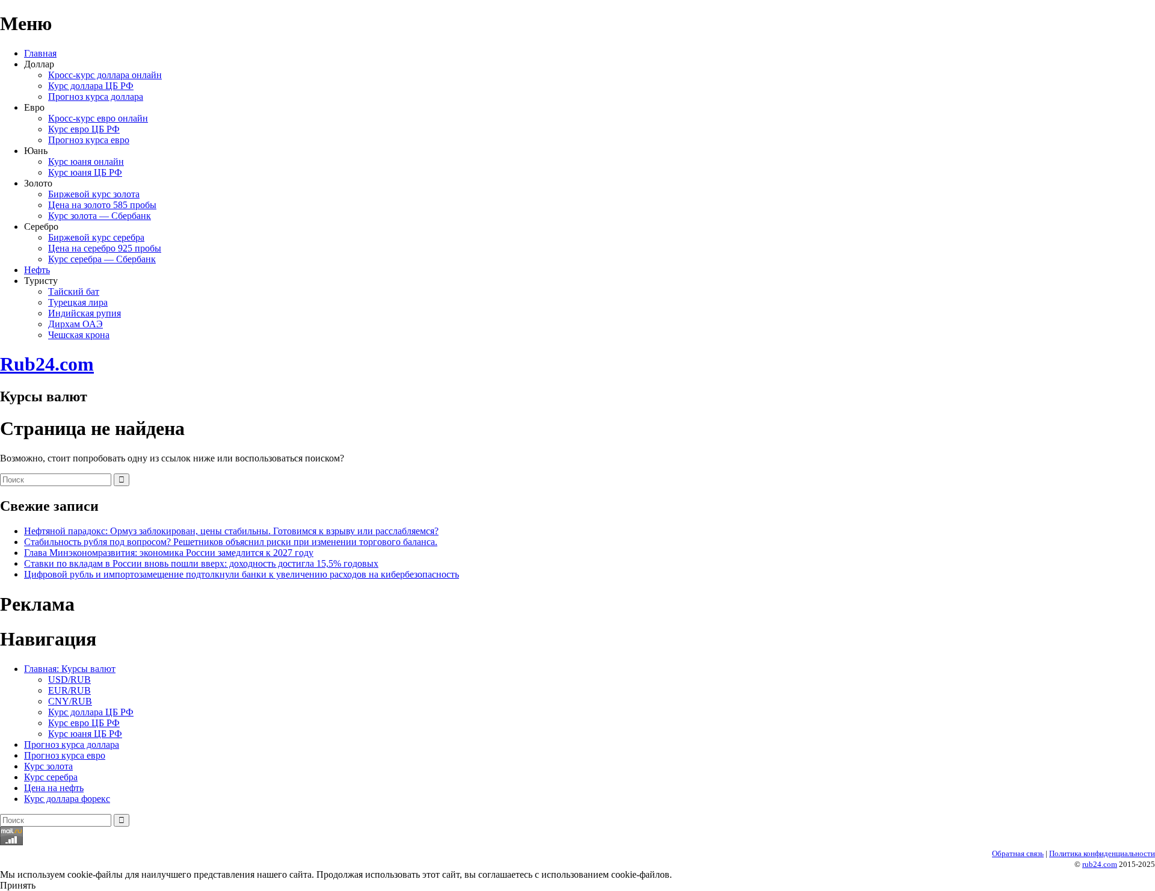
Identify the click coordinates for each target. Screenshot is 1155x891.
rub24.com (1099, 864)
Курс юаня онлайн (86, 161)
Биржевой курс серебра (96, 237)
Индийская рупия (84, 313)
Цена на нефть (54, 788)
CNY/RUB (70, 701)
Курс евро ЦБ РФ (84, 129)
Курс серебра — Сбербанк (102, 259)
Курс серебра (51, 777)
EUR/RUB (69, 690)
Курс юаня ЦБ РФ (85, 172)
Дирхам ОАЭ (75, 324)
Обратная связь (1018, 853)
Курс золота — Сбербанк (99, 216)
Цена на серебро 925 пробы (104, 248)
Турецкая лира (78, 302)
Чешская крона (78, 335)
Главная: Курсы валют (70, 669)
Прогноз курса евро (88, 140)
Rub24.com (47, 364)
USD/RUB (69, 679)
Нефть (37, 270)
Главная (40, 53)
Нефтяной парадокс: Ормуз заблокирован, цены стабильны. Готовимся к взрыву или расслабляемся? (231, 531)
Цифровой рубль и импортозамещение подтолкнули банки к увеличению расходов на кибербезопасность (241, 574)
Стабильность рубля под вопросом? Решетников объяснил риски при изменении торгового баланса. (230, 542)
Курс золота (48, 766)
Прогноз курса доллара (95, 96)
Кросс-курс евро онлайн (98, 118)
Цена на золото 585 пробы (102, 205)
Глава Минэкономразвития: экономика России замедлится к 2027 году (168, 552)
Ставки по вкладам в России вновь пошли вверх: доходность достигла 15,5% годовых (201, 563)
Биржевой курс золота (94, 194)
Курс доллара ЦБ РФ (91, 86)
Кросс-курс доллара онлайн (105, 75)
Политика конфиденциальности (1102, 853)
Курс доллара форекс (67, 799)
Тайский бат (73, 291)
